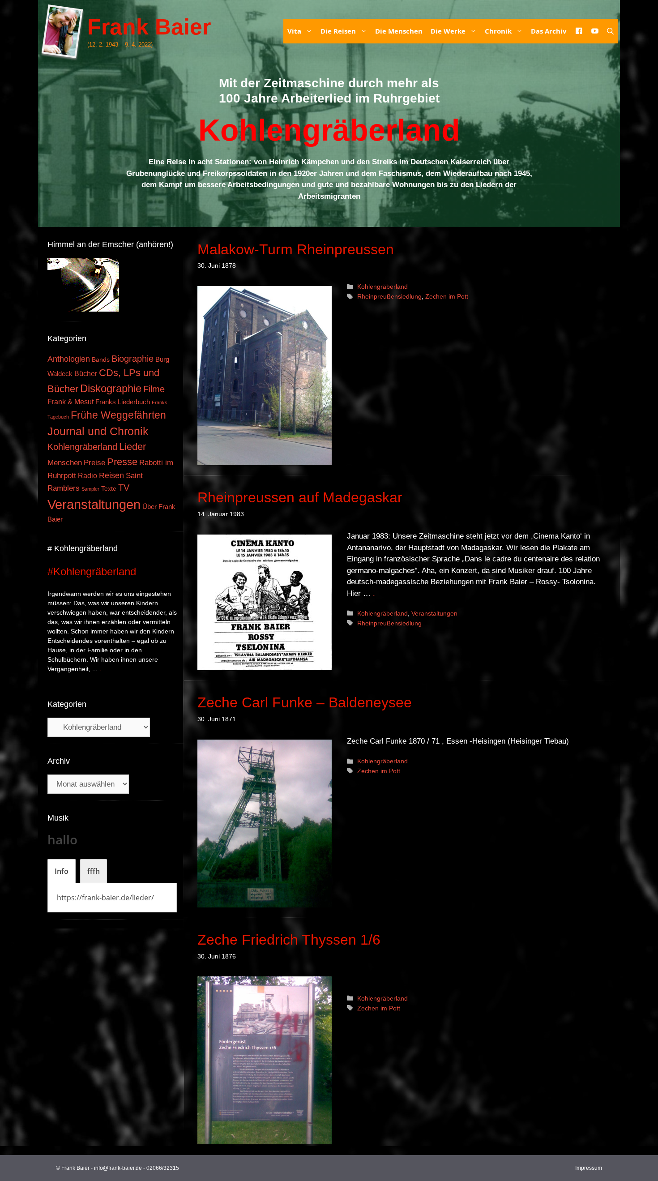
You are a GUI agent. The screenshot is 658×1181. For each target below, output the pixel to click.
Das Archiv (549, 30)
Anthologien (68, 359)
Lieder (132, 446)
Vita (294, 30)
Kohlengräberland (382, 286)
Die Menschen (399, 30)
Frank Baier (149, 26)
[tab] (61, 871)
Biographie (132, 359)
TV (123, 487)
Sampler (90, 489)
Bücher (85, 373)
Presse (122, 461)
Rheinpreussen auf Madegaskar (299, 497)
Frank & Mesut (70, 402)
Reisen (111, 475)
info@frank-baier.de (118, 1168)
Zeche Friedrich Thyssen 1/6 (288, 940)
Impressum (588, 1168)
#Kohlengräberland (91, 571)
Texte (108, 488)
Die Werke (448, 30)
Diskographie (110, 388)
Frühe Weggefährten (118, 415)
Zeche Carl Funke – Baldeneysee (304, 702)
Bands (101, 359)
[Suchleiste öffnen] (610, 31)
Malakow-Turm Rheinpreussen (295, 249)
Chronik (498, 30)
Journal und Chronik (98, 431)
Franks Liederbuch (122, 402)
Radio (87, 475)
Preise (94, 462)
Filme (154, 389)
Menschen (64, 462)
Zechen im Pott (446, 296)
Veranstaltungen (434, 613)
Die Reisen (338, 30)
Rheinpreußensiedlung (389, 296)
